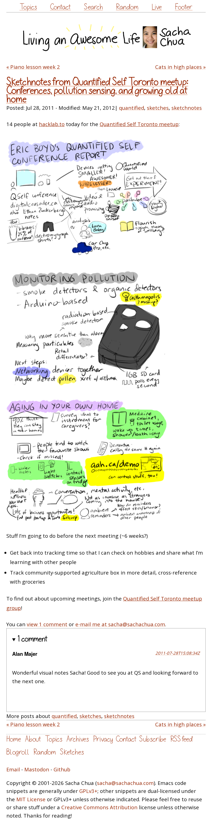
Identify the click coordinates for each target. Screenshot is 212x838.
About (33, 739)
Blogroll (17, 752)
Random (127, 7)
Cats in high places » (180, 66)
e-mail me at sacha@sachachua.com (120, 624)
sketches (158, 107)
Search (93, 7)
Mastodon (36, 769)
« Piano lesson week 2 (33, 66)
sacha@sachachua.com (125, 782)
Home (13, 739)
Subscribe (152, 739)
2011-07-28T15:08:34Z (177, 653)
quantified (131, 107)
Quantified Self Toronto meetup (139, 124)
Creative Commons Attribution (99, 807)
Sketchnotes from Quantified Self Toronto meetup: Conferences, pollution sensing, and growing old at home (97, 90)
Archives (78, 739)
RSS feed (181, 739)
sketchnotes (186, 107)
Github (62, 769)
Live (157, 7)
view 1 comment (47, 624)
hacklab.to (52, 124)
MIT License (31, 799)
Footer (183, 7)
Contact (60, 7)
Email (13, 769)
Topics (28, 7)
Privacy (103, 739)
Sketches (72, 752)
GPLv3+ (88, 790)
